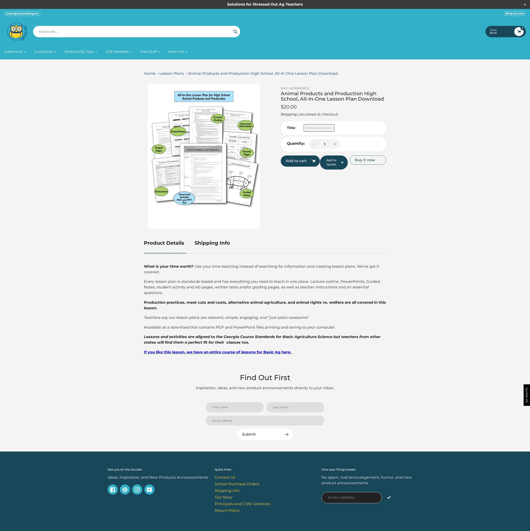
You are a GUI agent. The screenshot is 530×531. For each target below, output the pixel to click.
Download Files (319, 128)
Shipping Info (212, 243)
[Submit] (389, 497)
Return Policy (227, 510)
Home (149, 73)
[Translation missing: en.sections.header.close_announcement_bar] (525, 4)
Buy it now (365, 160)
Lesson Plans (171, 73)
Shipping (289, 114)
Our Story (223, 497)
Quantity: (296, 143)
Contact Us (225, 477)
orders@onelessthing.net (22, 13)
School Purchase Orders (237, 484)
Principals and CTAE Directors (242, 504)
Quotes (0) (527, 395)
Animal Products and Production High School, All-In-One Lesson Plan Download (263, 73)
